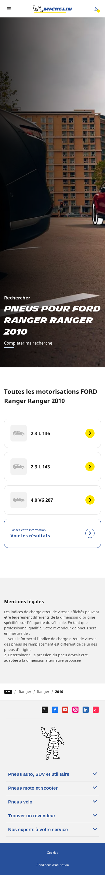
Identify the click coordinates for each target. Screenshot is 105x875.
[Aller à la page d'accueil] (52, 8)
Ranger (25, 691)
